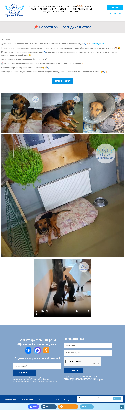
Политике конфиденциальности (24, 381)
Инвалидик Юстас (99, 44)
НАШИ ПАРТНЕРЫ (59, 12)
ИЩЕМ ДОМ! (63, 9)
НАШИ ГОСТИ (43, 9)
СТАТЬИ (69, 12)
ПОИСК (77, 12)
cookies (92, 398)
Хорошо (117, 399)
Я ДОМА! (53, 9)
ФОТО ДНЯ (46, 12)
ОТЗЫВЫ (33, 9)
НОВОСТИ (40, 6)
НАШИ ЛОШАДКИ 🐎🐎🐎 (74, 6)
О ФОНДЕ (88, 6)
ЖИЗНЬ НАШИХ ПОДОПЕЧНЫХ (82, 9)
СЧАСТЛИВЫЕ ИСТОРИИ (54, 6)
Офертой (53, 381)
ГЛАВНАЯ (32, 6)
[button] (115, 7)
